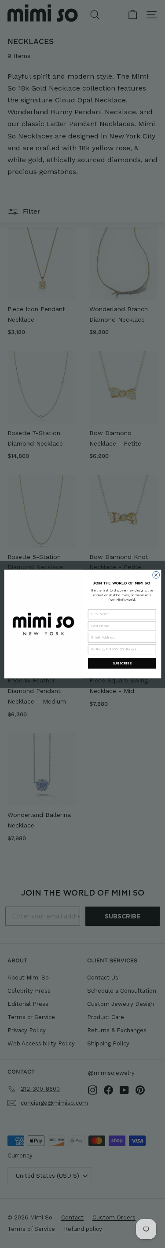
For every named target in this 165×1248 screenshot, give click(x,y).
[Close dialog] (155, 574)
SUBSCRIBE (121, 663)
